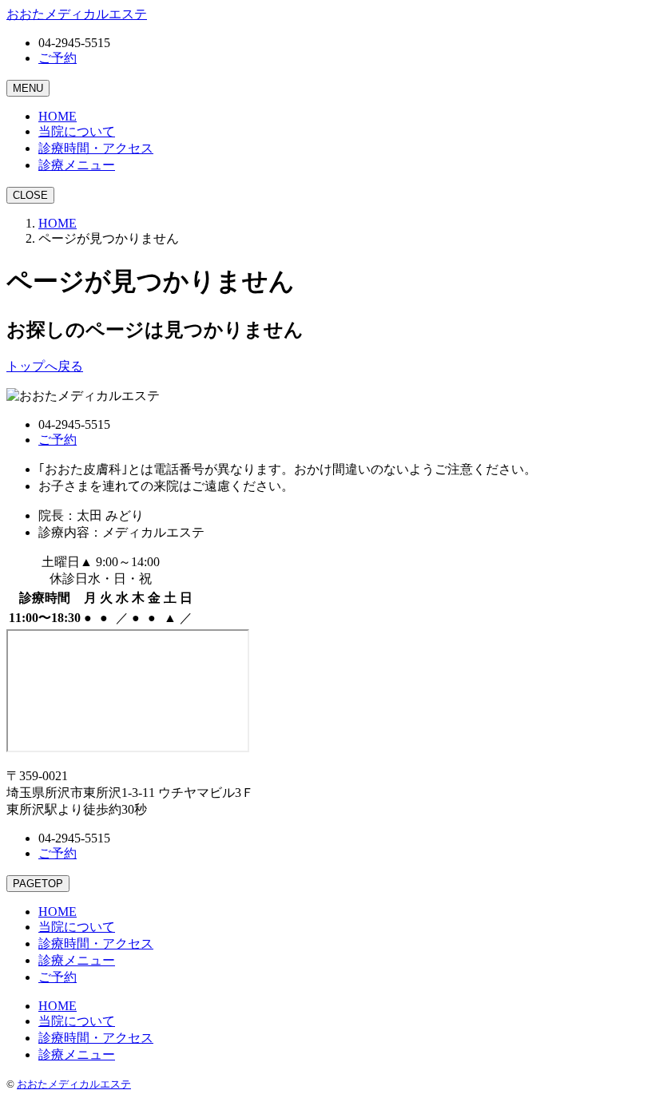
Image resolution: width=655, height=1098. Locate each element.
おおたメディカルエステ (74, 1084)
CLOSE (30, 195)
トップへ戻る (44, 366)
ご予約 (57, 58)
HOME (57, 223)
